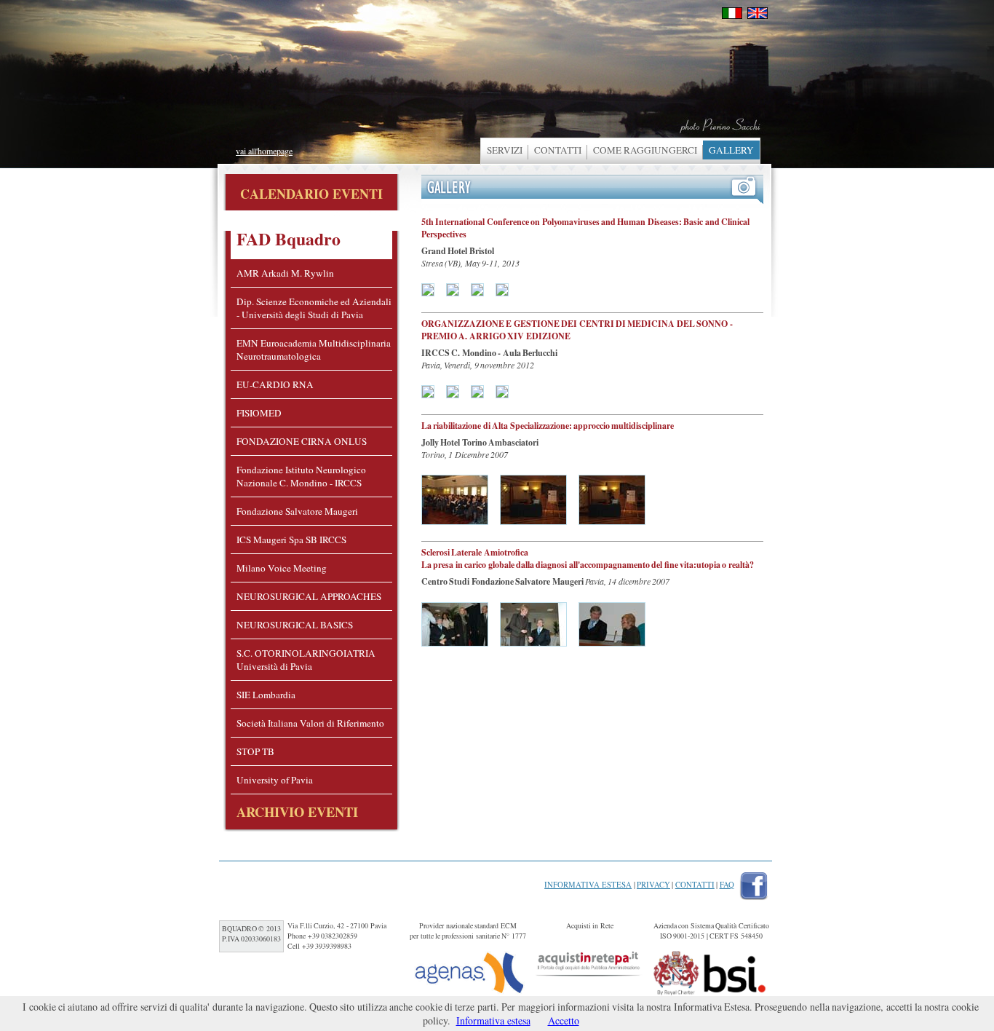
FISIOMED (259, 412)
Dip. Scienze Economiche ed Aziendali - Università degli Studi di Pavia (313, 308)
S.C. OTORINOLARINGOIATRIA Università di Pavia (305, 660)
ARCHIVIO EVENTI (297, 811)
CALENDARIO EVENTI (311, 193)
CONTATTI (557, 150)
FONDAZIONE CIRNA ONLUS (301, 441)
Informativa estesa (493, 1020)
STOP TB (255, 751)
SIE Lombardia (265, 694)
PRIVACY (653, 885)
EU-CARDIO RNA (275, 384)
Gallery (731, 150)
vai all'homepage (264, 151)
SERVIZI (504, 150)
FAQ (727, 885)
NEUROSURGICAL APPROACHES (308, 596)
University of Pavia (274, 779)
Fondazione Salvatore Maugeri (297, 511)
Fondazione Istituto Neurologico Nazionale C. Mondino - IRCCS (301, 476)
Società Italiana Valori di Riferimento (310, 723)
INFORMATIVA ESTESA (588, 885)
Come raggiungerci (645, 150)
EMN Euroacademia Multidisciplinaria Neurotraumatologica (313, 349)
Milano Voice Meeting (281, 567)
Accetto (563, 1020)
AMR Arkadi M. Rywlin (285, 273)
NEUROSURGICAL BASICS (294, 624)
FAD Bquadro (288, 238)
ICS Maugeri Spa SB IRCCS (291, 539)
